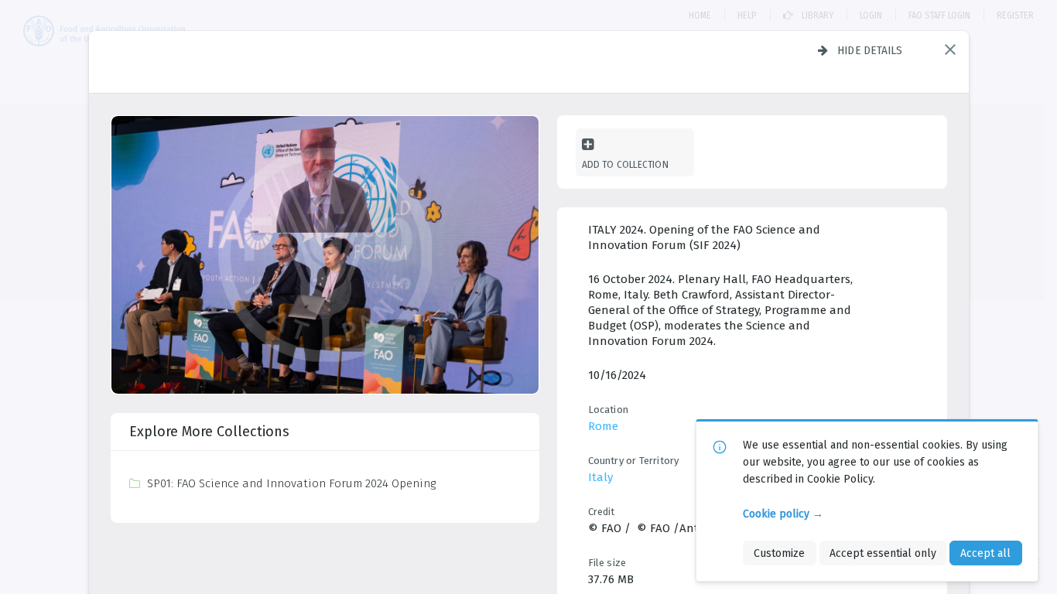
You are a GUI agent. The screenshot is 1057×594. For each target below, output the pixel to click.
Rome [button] (603, 426)
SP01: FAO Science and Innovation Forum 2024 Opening (291, 483)
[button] (950, 49)
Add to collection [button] (625, 164)
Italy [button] (600, 477)
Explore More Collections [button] (209, 431)
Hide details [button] (870, 50)
